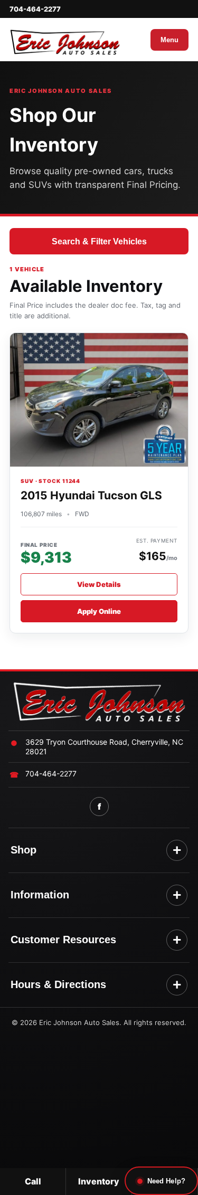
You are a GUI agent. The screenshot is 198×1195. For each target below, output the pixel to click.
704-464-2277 (35, 9)
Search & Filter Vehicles (99, 241)
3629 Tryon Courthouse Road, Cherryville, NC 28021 (104, 746)
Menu (169, 40)
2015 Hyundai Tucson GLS (91, 495)
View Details (99, 584)
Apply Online (99, 611)
